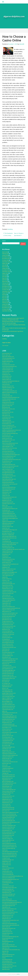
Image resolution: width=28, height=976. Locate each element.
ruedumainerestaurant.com (9, 647)
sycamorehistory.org (7, 873)
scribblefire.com (6, 566)
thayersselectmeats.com (8, 776)
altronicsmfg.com (6, 378)
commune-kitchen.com (8, 634)
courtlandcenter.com (7, 741)
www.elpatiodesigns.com (8, 894)
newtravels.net (6, 384)
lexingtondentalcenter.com (9, 538)
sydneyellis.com (6, 540)
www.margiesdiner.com (8, 840)
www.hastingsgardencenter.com (10, 879)
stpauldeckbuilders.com (8, 834)
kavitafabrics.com (6, 727)
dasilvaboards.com (7, 618)
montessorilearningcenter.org (10, 912)
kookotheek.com (6, 424)
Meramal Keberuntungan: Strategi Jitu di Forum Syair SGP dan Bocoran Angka (13, 322)
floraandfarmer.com (7, 461)
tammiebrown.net (6, 687)
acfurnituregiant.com (7, 370)
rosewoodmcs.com (7, 871)
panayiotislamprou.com (8, 425)
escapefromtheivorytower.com (10, 466)
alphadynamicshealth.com (8, 928)
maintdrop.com (6, 414)
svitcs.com (5, 765)
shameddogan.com (7, 786)
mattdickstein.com (7, 798)
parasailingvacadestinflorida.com (10, 925)
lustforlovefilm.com (7, 638)
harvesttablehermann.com (9, 456)
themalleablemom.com (8, 672)
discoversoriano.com (7, 597)
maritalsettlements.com (8, 705)
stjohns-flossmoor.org (7, 721)
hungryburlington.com (7, 675)
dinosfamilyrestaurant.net (8, 453)
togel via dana (6, 343)
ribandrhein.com (6, 554)
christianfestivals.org (7, 695)
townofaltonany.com (7, 709)
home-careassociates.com (9, 569)
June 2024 (4, 277)
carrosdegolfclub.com (7, 458)
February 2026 (5, 254)
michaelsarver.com (7, 531)
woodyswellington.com (8, 891)
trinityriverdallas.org (7, 561)
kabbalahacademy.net (7, 523)
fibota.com (5, 897)
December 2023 (6, 286)
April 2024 (4, 280)
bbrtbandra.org (6, 407)
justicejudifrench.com (7, 669)
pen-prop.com (5, 811)
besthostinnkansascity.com (9, 963)
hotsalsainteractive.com (8, 365)
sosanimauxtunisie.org (7, 417)
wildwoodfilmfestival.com (9, 432)
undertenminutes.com (7, 371)
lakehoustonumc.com (7, 801)
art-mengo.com (6, 683)
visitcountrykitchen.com (8, 696)
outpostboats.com (7, 582)
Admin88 (21, 44)
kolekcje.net (5, 556)
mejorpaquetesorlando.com (9, 517)
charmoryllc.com (6, 603)
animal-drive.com (6, 772)
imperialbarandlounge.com (9, 479)
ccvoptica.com (6, 858)
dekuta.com (5, 866)
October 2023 (5, 290)
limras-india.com (6, 355)
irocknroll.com (6, 486)
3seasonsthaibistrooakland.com (10, 564)
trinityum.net (5, 884)
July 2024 (4, 275)
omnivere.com (5, 373)
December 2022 (6, 306)
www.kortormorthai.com (8, 827)
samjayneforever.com (7, 915)
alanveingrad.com (6, 700)
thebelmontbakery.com (8, 388)
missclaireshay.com (7, 353)
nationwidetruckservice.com (9, 732)
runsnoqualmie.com (7, 837)
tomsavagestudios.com (8, 548)
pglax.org (4, 711)
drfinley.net (5, 940)
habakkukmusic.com (7, 803)
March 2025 (5, 267)
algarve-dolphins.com (7, 698)
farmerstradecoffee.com (8, 791)
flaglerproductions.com (8, 623)
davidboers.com (6, 794)
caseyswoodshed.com (8, 757)
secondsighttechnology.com (9, 530)
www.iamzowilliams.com (8, 878)
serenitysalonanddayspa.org (9, 366)
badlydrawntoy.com (7, 799)
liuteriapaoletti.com (7, 714)
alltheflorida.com (6, 919)
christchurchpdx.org (7, 631)
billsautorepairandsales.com (9, 909)
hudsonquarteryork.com (8, 896)
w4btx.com (5, 520)
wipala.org (5, 577)
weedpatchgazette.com (8, 504)
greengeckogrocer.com (8, 533)
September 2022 (6, 311)
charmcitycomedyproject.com (10, 659)
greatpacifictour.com (7, 736)
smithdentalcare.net (7, 964)
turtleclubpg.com (6, 734)
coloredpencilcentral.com (9, 476)
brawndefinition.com (7, 625)
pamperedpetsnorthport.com (9, 509)
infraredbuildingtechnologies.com (11, 455)
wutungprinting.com (7, 703)
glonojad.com (5, 651)
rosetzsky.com (6, 649)
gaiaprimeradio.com (7, 685)
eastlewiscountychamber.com (10, 613)
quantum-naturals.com (8, 910)
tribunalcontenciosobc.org (9, 615)
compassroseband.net (7, 768)
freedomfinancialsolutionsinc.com (11, 822)
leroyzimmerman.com (7, 938)
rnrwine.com (5, 943)
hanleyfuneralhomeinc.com (9, 515)
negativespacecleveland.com (9, 713)
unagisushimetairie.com (8, 402)
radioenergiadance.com (8, 422)
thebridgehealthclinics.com (9, 783)
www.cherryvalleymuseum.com (10, 443)
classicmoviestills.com (7, 593)
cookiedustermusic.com (8, 724)
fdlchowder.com (6, 842)
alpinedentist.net (6, 420)
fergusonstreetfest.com (8, 914)
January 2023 (5, 304)
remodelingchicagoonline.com (10, 852)
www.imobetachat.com (8, 796)
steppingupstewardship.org (9, 857)
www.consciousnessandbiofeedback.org (12, 876)
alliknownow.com (6, 611)
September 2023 (6, 291)
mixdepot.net (5, 870)
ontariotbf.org (6, 394)
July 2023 (4, 294)
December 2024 (6, 270)
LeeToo (18, 974)
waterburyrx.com (6, 749)
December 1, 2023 (12, 44)
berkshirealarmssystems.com (9, 497)
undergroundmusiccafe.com (9, 966)
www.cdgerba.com (7, 899)
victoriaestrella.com (7, 737)
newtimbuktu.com (7, 376)
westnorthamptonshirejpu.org (10, 433)
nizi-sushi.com (5, 682)
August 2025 (5, 263)
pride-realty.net (6, 927)
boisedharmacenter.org (8, 574)
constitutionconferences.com (10, 762)
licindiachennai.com (7, 360)
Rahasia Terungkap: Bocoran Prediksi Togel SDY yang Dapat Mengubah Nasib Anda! (13, 319)
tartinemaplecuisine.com (8, 678)
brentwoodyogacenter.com (9, 853)
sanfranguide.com (6, 602)
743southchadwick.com (8, 468)
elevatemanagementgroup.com (10, 937)
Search (4, 241)
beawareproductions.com (8, 660)
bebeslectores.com (7, 450)
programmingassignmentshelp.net (10, 381)
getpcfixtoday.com (7, 406)
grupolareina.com (6, 442)
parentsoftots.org (7, 788)
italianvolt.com (6, 495)
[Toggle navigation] (3, 2)
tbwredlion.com (6, 907)
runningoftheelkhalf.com (8, 817)
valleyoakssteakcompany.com (10, 755)
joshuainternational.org (8, 807)
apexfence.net (6, 969)
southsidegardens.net (7, 883)
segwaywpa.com (6, 780)
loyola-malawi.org (7, 579)
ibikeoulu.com (5, 664)
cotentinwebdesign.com (8, 445)
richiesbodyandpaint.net (8, 358)
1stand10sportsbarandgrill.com (10, 518)
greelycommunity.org (7, 646)
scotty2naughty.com (7, 656)
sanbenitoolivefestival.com (9, 592)
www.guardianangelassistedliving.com (12, 902)
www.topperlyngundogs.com (9, 816)
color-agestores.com (7, 575)
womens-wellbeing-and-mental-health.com (13, 549)
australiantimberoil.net (8, 451)
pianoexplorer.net (7, 881)
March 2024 (5, 281)
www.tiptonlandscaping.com (9, 855)
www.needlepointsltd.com (9, 843)
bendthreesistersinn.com (8, 719)
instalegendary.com (7, 396)
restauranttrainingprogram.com (10, 543)
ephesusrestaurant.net (8, 889)
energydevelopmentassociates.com (11, 459)
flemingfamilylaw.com (7, 941)
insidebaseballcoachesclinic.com (10, 920)
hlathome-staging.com (8, 535)
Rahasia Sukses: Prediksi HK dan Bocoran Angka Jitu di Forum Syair (14, 329)
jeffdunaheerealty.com (8, 819)
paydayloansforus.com (8, 386)
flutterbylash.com (6, 930)
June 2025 (4, 265)
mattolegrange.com (7, 691)
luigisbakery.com (6, 861)
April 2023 (4, 299)
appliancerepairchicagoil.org (9, 393)
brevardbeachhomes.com (8, 464)
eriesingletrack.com (7, 507)
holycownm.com (6, 731)
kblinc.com (5, 505)
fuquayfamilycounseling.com (9, 946)
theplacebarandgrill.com (8, 747)
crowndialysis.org (6, 541)
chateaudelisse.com (7, 428)
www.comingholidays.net (8, 600)
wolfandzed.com (6, 865)
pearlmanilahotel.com (7, 412)
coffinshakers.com (7, 665)
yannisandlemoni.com (7, 502)
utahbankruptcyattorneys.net (9, 484)
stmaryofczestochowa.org (9, 667)
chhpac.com (5, 953)
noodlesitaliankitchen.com (9, 399)
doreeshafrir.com (6, 657)
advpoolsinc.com (6, 750)
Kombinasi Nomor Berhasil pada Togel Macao (12, 331)
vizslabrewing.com (7, 499)
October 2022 (5, 309)
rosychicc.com (5, 580)
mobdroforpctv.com (7, 589)
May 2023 (4, 298)
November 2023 (6, 288)
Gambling (10, 229)
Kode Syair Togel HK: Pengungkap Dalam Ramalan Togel (13, 325)
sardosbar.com (6, 494)
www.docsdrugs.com (7, 839)
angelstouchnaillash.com (8, 522)
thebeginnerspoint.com (8, 598)
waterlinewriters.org (7, 785)
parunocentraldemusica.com (9, 901)
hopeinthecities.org (7, 585)
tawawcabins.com (6, 491)
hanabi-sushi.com (6, 863)
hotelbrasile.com (6, 435)
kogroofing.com (6, 419)
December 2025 (6, 257)
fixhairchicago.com (7, 758)
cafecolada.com (6, 595)
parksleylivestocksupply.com (9, 572)
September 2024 (6, 272)
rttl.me (4, 958)
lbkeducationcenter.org (8, 559)
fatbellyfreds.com (6, 892)
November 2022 (6, 308)
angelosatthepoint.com (8, 752)
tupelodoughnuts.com (8, 512)
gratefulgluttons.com (7, 587)
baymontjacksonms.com (8, 708)
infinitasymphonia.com (8, 641)
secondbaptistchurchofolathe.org (11, 950)
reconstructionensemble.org (9, 726)
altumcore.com (6, 770)
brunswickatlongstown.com (9, 677)
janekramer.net (6, 680)
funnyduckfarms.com (7, 933)
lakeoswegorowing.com (8, 945)
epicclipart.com (6, 410)
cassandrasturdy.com (7, 590)
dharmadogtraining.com (8, 955)
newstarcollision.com (7, 526)
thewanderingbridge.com (8, 670)
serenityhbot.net (6, 806)
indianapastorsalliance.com (9, 754)
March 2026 (5, 252)
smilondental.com (6, 525)
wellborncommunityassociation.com (11, 430)
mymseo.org (5, 951)
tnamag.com (5, 773)
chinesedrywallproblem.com (9, 718)
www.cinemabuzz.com (8, 868)
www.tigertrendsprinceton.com (10, 812)
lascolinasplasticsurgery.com (9, 847)
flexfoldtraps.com (6, 824)
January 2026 (5, 255)
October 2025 (5, 260)
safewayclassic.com (7, 389)
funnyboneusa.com (7, 723)
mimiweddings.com (7, 961)
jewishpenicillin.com (7, 546)
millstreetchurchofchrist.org (9, 923)
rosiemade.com (6, 510)
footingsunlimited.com (8, 835)
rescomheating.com (7, 959)
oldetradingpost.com (7, 446)
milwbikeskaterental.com (8, 706)
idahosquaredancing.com (8, 489)
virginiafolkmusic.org (7, 551)
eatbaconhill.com (6, 379)
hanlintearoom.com (7, 932)
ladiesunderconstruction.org (9, 448)
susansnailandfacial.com (8, 809)
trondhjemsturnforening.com (9, 904)
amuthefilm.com (6, 636)
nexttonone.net (6, 804)
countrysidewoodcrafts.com (9, 391)
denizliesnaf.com (6, 760)
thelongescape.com (7, 690)
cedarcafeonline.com (7, 368)
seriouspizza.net (6, 767)
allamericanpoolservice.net (9, 544)
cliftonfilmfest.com (7, 477)
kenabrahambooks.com (8, 633)
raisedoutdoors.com (7, 481)
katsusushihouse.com (7, 644)
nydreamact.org (6, 401)
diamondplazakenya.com (8, 906)
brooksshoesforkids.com (8, 775)
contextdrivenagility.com (8, 662)
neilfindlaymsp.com (7, 742)
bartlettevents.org (7, 438)
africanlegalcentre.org (8, 642)
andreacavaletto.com (7, 571)
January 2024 (5, 285)
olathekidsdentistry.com (8, 513)
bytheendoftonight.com (8, 584)
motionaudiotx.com (7, 956)
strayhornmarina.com (7, 621)
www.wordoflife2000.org (8, 487)
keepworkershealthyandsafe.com (10, 397)
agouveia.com (5, 948)
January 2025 (5, 268)
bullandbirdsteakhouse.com (9, 845)
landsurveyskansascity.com (9, 832)
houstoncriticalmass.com (8, 607)
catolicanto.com (6, 558)
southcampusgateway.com (9, 427)
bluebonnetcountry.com (8, 409)
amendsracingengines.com (9, 825)
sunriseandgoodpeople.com (9, 716)
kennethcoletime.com (8, 674)
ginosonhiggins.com (7, 701)
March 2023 (5, 301)
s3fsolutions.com (6, 463)
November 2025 (6, 259)
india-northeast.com (7, 469)
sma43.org (4, 850)
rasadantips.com (6, 375)
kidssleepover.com (7, 383)
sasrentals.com (6, 528)
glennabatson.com (7, 620)
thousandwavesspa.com (8, 739)
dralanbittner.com (6, 500)
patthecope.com (6, 763)
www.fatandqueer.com (8, 829)
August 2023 (5, 293)
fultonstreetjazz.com (7, 437)
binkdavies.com (6, 629)
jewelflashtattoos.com (8, 404)
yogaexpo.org (5, 567)
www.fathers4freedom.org (9, 814)
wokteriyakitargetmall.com (9, 536)
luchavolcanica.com (7, 729)
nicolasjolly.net (6, 639)
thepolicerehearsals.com (8, 610)
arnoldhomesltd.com (7, 474)
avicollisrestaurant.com (8, 744)
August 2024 (5, 273)
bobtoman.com (6, 415)
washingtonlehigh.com (8, 860)
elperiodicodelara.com (8, 357)
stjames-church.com (7, 654)
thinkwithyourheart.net (8, 482)
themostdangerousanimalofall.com (11, 608)
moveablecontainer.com (8, 440)
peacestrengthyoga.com (8, 821)
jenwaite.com (5, 935)
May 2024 (4, 278)
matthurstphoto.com (7, 917)
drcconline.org (6, 745)
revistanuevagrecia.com (8, 652)
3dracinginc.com (6, 605)
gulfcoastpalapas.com (7, 781)
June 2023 (4, 296)
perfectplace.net (6, 562)
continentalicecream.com (8, 626)
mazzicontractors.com (8, 886)
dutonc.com (5, 688)
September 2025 (6, 262)
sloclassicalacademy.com (8, 616)
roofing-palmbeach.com (8, 471)
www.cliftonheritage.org (8, 848)
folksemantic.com (6, 492)
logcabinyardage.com (7, 793)
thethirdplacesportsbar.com (9, 888)
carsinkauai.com (6, 922)
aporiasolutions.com (7, 778)
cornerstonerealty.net (8, 874)
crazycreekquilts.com (7, 628)
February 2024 (5, 283)
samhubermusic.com (7, 968)
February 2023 (5, 303)
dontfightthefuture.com (8, 473)
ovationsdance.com (7, 553)
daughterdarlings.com (7, 361)
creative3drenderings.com (9, 790)
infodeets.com (6, 363)
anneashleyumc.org (7, 830)
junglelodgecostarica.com (9, 693)
